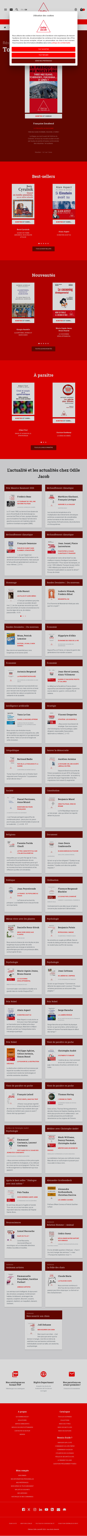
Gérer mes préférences (43, 61)
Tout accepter (43, 49)
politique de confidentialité (60, 43)
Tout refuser (43, 55)
